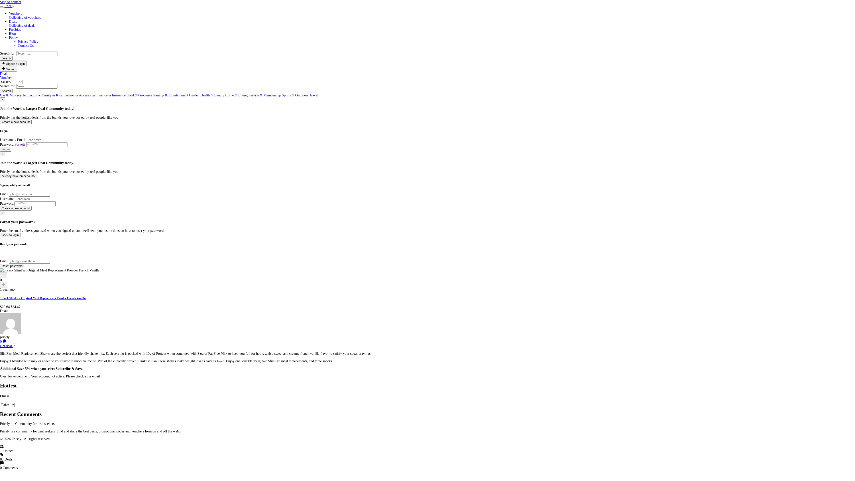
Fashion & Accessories (79, 95)
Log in (6, 149)
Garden (194, 95)
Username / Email (12, 140)
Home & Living (236, 95)
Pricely (9, 6)
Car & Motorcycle (13, 95)
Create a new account (16, 122)
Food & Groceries (139, 95)
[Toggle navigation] (2, 7)
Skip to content (10, 2)
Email (4, 194)
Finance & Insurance (111, 95)
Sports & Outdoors (295, 95)
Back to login (10, 235)
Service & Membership (265, 95)
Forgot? (19, 144)
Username (7, 199)
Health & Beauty (212, 95)
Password (12, 144)
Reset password (12, 266)
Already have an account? (18, 176)
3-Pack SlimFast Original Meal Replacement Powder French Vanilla (43, 298)
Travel (313, 95)
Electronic (34, 95)
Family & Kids (52, 95)
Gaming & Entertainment (171, 95)
